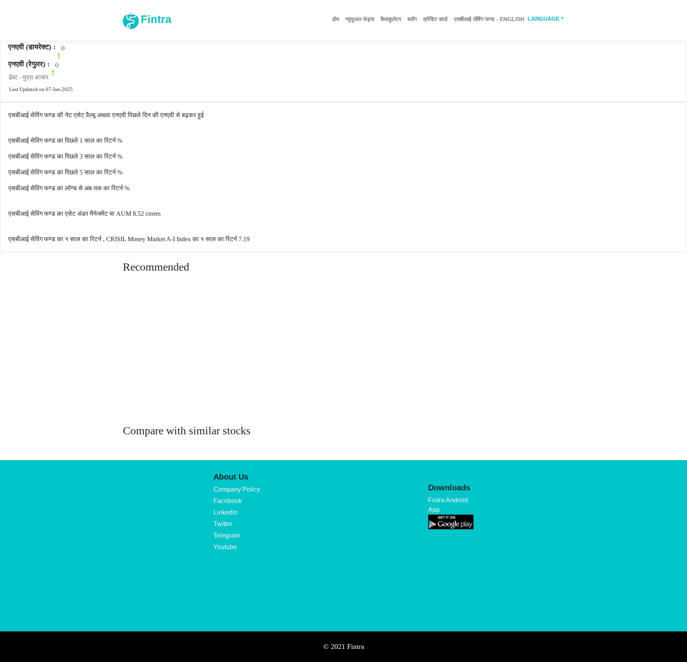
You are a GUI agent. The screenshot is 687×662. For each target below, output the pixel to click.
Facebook (227, 500)
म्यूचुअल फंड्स (359, 19)
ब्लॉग (412, 19)
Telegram (226, 535)
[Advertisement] (343, 356)
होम (335, 19)
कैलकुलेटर (390, 19)
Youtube (225, 547)
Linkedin (225, 512)
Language (543, 18)
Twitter (222, 524)
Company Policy (236, 489)
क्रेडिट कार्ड (435, 19)
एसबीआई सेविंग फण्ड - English (489, 19)
